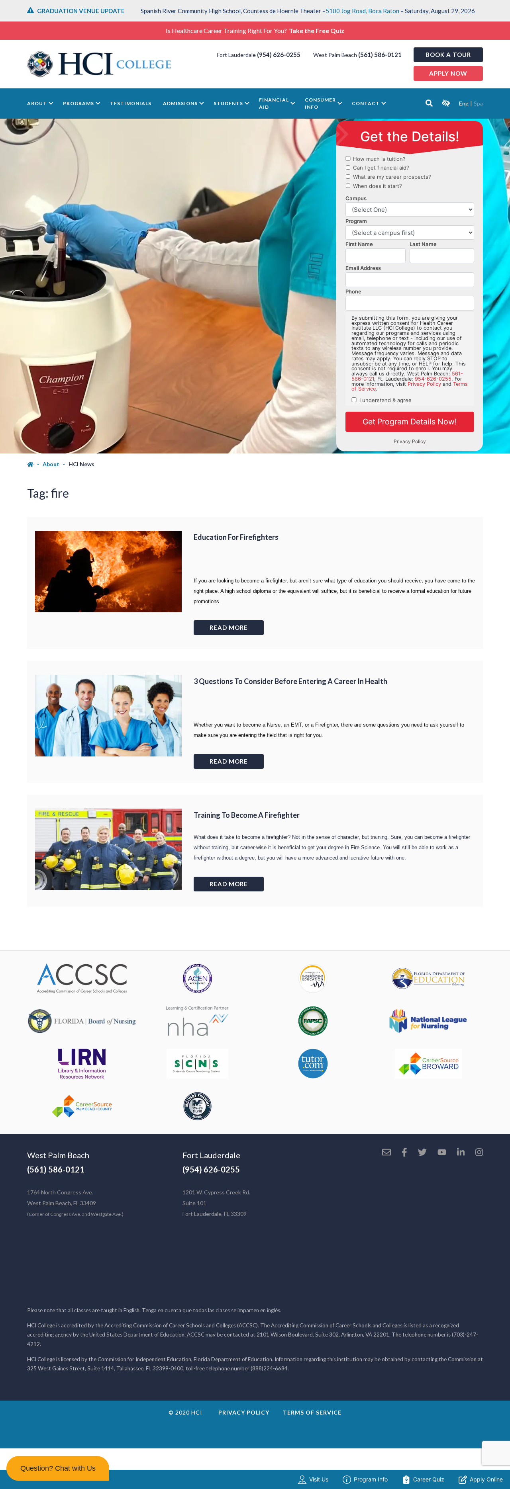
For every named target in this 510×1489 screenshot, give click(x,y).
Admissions (180, 103)
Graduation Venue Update (81, 10)
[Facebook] (404, 1153)
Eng (464, 103)
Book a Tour (448, 54)
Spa (478, 103)
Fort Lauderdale (211, 1155)
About (37, 103)
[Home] (35, 464)
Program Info (371, 1479)
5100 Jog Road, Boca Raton (362, 10)
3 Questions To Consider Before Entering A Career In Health (290, 681)
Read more (229, 627)
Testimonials (130, 103)
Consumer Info (320, 103)
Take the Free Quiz (316, 30)
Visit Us (318, 1479)
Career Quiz (428, 1479)
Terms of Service (312, 1412)
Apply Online (486, 1479)
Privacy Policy (243, 1412)
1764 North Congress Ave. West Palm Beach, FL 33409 (75, 1203)
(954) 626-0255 (278, 54)
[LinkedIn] (461, 1153)
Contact (366, 103)
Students (228, 103)
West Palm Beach (58, 1155)
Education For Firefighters (236, 537)
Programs (78, 103)
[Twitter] (422, 1153)
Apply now (448, 73)
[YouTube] (441, 1153)
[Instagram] (479, 1153)
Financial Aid (274, 103)
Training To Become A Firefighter (247, 815)
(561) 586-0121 (380, 54)
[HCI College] (99, 64)
